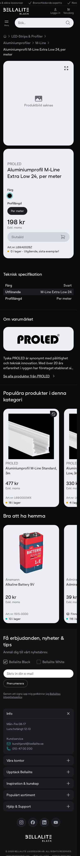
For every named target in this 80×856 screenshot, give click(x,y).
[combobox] (44, 23)
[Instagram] (21, 822)
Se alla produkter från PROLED (26, 376)
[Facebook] (32, 822)
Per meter (17, 211)
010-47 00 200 (22, 748)
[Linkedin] (44, 822)
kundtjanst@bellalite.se (27, 743)
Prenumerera (15, 683)
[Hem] (5, 36)
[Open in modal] (66, 68)
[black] (9, 196)
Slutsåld (17, 237)
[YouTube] (55, 822)
